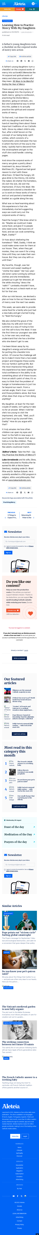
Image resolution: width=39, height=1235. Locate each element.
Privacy (19, 1228)
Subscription (19, 1174)
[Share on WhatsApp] (32, 61)
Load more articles (20, 734)
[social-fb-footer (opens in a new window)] (18, 1196)
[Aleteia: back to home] (20, 4)
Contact (19, 1221)
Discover (19, 1156)
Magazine (19, 1171)
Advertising (19, 1179)
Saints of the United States (13, 1023)
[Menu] (6, 4)
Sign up (8, 553)
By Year (19, 1188)
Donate (18, 9)
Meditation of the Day (18, 834)
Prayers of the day (15, 842)
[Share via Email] (29, 61)
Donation (19, 1177)
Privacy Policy (19, 1224)
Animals (6, 952)
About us (19, 1210)
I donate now (12, 610)
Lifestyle (5, 16)
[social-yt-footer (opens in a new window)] (14, 1196)
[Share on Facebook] (17, 61)
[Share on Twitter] (25, 61)
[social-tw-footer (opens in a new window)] (21, 1196)
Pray (30, 9)
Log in (26, 650)
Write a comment (19, 658)
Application (19, 1168)
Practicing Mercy (9, 502)
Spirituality (19, 1153)
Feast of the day (14, 827)
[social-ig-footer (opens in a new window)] (25, 1196)
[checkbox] (4, 546)
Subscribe (7, 9)
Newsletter (19, 1165)
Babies (6, 1058)
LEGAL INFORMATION (19, 1213)
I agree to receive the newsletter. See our (19, 547)
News (19, 1147)
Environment (8, 913)
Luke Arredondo (26, 32)
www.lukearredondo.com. (19, 480)
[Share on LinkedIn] (21, 61)
